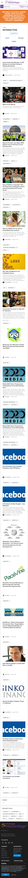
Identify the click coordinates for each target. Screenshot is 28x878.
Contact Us (3, 850)
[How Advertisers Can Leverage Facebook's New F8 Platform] (14, 457)
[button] (26, 2)
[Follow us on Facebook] (2, 842)
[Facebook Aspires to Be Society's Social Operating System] (14, 729)
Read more (13, 874)
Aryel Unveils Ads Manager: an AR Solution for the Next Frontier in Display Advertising (13, 64)
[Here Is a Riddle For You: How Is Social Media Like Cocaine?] (14, 219)
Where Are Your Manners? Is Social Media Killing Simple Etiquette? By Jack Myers (13, 346)
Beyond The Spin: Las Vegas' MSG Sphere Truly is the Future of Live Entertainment (13, 144)
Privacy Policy (4, 852)
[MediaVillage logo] (14, 826)
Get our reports (17, 855)
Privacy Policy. (13, 871)
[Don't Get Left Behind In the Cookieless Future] (14, 262)
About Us (3, 848)
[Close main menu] (25, 863)
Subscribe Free (14, 33)
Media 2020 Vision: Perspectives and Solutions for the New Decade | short (13, 385)
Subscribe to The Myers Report (7, 834)
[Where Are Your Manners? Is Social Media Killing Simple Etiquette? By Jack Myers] (14, 335)
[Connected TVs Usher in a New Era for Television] (14, 300)
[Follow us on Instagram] (9, 842)
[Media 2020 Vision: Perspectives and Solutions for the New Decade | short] (14, 374)
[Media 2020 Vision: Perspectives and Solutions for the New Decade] (14, 416)
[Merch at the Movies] (14, 95)
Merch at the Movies (9, 104)
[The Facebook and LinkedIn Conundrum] (14, 767)
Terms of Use (4, 855)
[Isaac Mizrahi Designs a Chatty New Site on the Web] (14, 654)
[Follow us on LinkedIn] (5, 842)
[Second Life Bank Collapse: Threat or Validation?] (14, 692)
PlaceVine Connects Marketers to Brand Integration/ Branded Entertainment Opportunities (13, 584)
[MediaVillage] (13, 2)
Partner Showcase (5, 857)
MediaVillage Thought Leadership (8, 835)
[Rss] (12, 842)
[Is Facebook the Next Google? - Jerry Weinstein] (14, 494)
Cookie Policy (4, 853)
